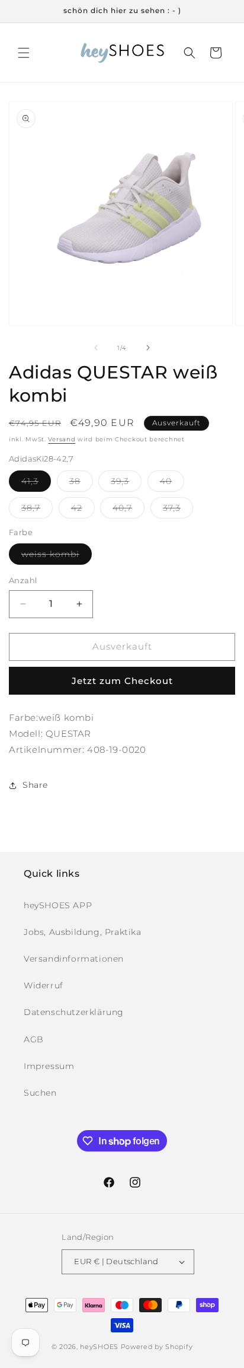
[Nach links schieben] (96, 348)
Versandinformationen (74, 958)
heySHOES (99, 1346)
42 (83, 510)
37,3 (178, 510)
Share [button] (35, 785)
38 (81, 483)
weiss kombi (56, 556)
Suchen (40, 1092)
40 (172, 483)
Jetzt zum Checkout (122, 680)
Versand (61, 439)
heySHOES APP (58, 905)
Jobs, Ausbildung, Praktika (83, 932)
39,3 (126, 483)
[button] (24, 53)
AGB (34, 1039)
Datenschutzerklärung (74, 1012)
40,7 (129, 510)
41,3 (36, 483)
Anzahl (23, 580)
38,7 (37, 510)
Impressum (49, 1066)
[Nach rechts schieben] (148, 348)
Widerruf (43, 985)
